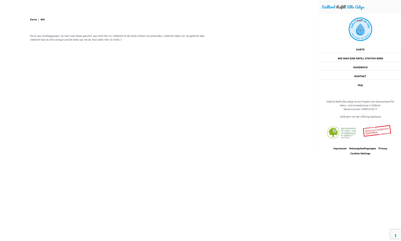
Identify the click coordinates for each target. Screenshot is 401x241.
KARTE (360, 49)
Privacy (382, 148)
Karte (33, 19)
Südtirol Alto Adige (343, 6)
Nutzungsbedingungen (362, 148)
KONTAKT (360, 76)
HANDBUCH (360, 67)
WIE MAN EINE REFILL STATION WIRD (360, 58)
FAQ (360, 85)
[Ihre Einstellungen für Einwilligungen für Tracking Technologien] (395, 235)
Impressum (340, 148)
